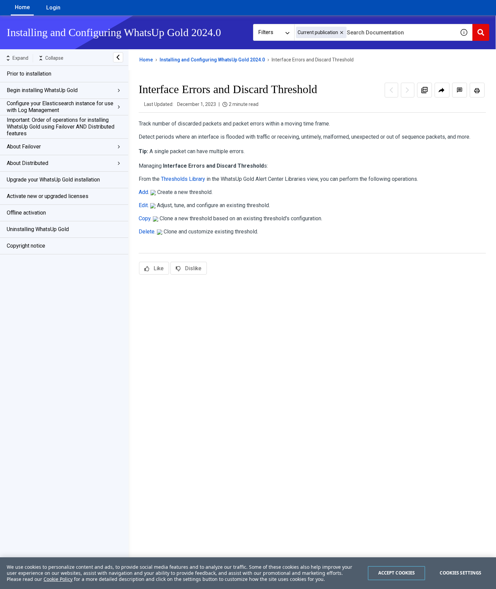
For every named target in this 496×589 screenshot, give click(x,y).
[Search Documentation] (480, 32)
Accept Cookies (396, 573)
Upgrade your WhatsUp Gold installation (53, 179)
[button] (341, 32)
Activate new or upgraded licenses (47, 196)
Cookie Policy (58, 579)
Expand (20, 58)
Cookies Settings (460, 573)
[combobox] (375, 32)
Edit (143, 205)
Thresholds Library (183, 179)
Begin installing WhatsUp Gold (42, 90)
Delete (147, 231)
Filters (265, 32)
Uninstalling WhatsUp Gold (38, 229)
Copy (144, 218)
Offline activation (26, 212)
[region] (248, 573)
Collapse (54, 58)
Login (53, 7)
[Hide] (118, 57)
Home (22, 7)
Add (143, 192)
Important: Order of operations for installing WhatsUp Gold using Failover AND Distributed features (60, 127)
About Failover (24, 146)
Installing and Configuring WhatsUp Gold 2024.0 (212, 59)
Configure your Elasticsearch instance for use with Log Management (60, 106)
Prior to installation (29, 74)
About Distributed (27, 163)
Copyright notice (26, 246)
